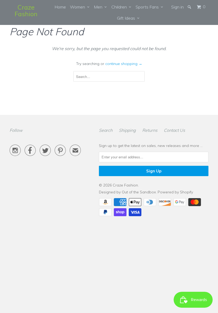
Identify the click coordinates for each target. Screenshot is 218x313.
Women (78, 7)
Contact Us (174, 130)
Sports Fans (148, 7)
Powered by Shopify (175, 192)
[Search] (190, 7)
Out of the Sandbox (139, 192)
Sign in (177, 7)
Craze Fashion (26, 10)
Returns (149, 130)
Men (99, 7)
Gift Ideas (127, 18)
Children (120, 7)
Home (60, 7)
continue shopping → (123, 63)
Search (105, 130)
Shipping (127, 130)
